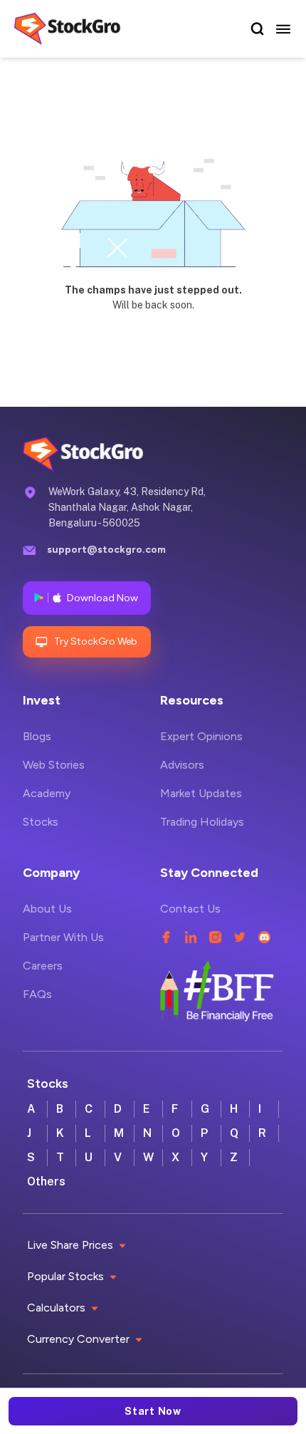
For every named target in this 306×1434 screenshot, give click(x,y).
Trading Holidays (202, 821)
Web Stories (54, 764)
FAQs (37, 994)
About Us (47, 908)
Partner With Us (63, 937)
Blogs (37, 736)
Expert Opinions (201, 736)
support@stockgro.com (106, 550)
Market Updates (201, 793)
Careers (43, 965)
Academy (46, 793)
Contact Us (190, 908)
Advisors (182, 764)
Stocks (40, 821)
